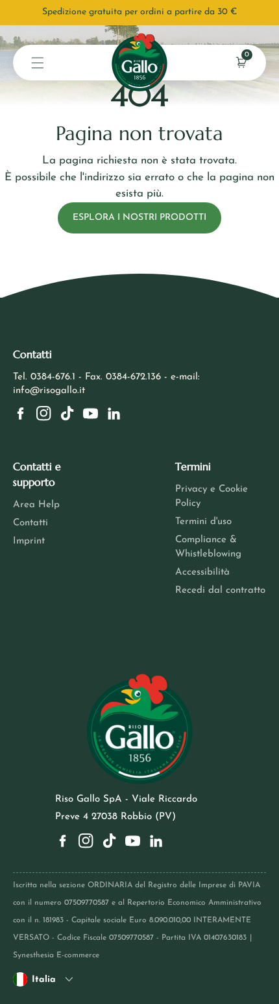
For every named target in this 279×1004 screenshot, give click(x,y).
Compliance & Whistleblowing (208, 547)
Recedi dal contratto (220, 590)
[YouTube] (90, 413)
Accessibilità (202, 572)
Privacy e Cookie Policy (211, 496)
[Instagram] (43, 413)
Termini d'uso (203, 522)
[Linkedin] (113, 413)
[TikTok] (67, 413)
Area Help (36, 505)
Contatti (30, 523)
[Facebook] (20, 413)
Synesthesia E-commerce (56, 955)
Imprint (29, 541)
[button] (37, 62)
